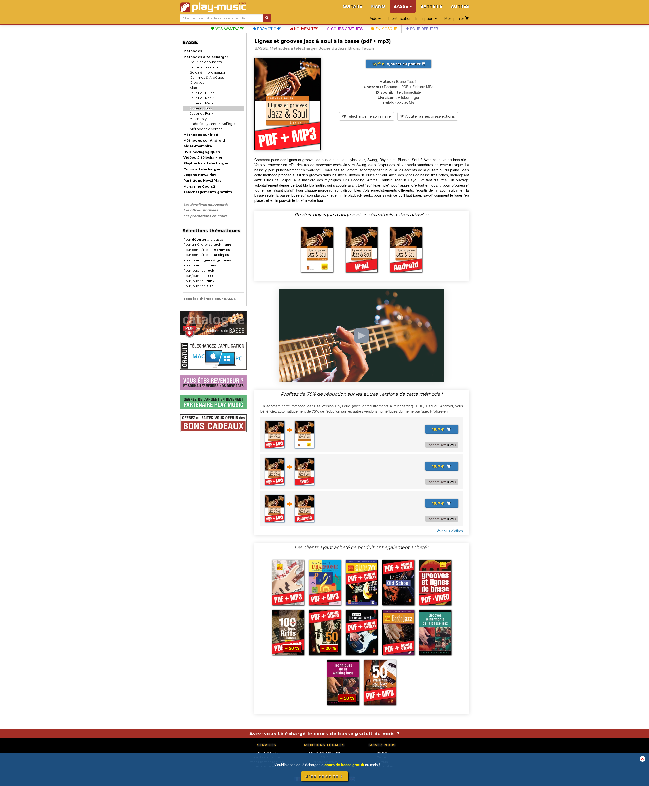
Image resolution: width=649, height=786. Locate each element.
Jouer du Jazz (201, 108)
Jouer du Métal (202, 103)
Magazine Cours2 (199, 186)
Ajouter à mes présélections (429, 116)
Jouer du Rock (202, 98)
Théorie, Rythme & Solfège (212, 124)
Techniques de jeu (205, 67)
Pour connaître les (206, 250)
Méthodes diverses (206, 129)
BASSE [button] (401, 6)
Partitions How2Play (202, 180)
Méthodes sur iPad (200, 135)
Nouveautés (305, 28)
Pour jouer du (199, 265)
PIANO (378, 6)
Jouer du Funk (201, 113)
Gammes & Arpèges (207, 77)
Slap (193, 88)
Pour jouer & (207, 260)
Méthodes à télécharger (205, 57)
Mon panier (454, 18)
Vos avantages (229, 28)
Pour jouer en (198, 286)
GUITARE (352, 6)
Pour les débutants (206, 62)
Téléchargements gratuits (207, 192)
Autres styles (200, 119)
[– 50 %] (343, 681)
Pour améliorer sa (207, 244)
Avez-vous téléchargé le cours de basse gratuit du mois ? (324, 733)
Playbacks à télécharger (205, 163)
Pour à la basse (203, 239)
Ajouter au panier (397, 64)
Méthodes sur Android (204, 140)
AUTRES (460, 6)
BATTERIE (431, 6)
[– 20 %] (288, 631)
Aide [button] (374, 18)
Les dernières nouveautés (205, 205)
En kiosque (385, 28)
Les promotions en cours (205, 216)
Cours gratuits (346, 28)
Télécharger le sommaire (368, 116)
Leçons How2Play (199, 175)
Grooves (197, 82)
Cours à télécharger (201, 169)
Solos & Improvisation (208, 72)
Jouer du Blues (202, 93)
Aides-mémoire (197, 146)
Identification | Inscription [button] (411, 18)
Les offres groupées (200, 210)
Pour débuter (423, 28)
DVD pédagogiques (201, 152)
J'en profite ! (324, 776)
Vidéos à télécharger (202, 157)
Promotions (268, 28)
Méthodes (192, 51)
